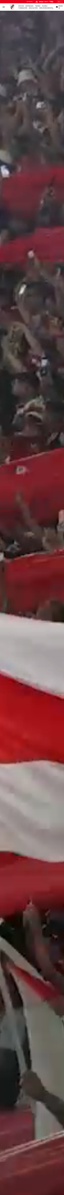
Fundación (22, 8)
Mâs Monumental (46, 8)
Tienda (37, 6)
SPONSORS (29, 1)
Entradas (29, 6)
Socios (21, 6)
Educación (33, 8)
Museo (44, 6)
